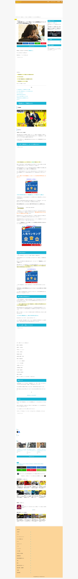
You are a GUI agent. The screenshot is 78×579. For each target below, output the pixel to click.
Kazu (23, 505)
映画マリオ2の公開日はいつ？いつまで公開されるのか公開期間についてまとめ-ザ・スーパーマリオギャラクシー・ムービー (54, 49)
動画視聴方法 (19, 555)
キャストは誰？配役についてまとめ (22, 96)
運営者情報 (58, 1)
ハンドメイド (19, 548)
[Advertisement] (39, 10)
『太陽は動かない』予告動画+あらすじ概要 (23, 89)
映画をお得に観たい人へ (20, 565)
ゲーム (18, 541)
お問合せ (48, 1)
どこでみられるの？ (20, 92)
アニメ (18, 534)
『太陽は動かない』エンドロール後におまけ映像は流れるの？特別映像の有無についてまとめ (21, 450)
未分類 (18, 570)
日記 (17, 560)
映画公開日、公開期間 (20, 567)
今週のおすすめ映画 (20, 553)
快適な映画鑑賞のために (20, 558)
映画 (18, 462)
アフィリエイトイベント (20, 536)
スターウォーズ (19, 543)
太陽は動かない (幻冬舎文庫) (31, 395)
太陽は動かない (30, 50)
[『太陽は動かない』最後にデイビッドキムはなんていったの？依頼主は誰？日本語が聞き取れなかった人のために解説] (41, 445)
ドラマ (18, 546)
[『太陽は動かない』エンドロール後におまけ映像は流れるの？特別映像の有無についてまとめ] (21, 445)
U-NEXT (18, 531)
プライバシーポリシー (53, 1)
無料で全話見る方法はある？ (21, 94)
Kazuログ (18, 2)
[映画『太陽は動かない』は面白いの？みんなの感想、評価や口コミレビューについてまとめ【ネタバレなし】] (31, 445)
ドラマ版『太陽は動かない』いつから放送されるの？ (25, 91)
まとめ (18, 99)
